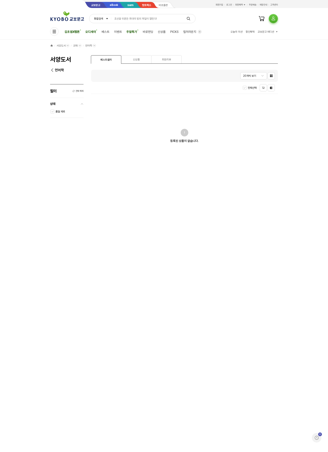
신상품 (162, 32)
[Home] (51, 45)
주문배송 (252, 4)
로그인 (229, 4)
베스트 (106, 32)
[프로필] (273, 18)
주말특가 (131, 32)
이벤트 (118, 32)
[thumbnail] (271, 75)
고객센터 (274, 4)
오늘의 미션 (236, 31)
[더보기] (200, 32)
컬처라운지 (189, 32)
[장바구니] (261, 18)
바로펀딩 (148, 32)
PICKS (174, 32)
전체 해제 (80, 91)
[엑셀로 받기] (271, 87)
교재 (75, 45)
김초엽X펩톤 (72, 32)
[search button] (188, 18)
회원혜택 (239, 4)
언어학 (88, 45)
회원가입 (219, 4)
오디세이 (90, 32)
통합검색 (98, 18)
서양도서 (61, 45)
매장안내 (263, 4)
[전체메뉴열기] (54, 31)
